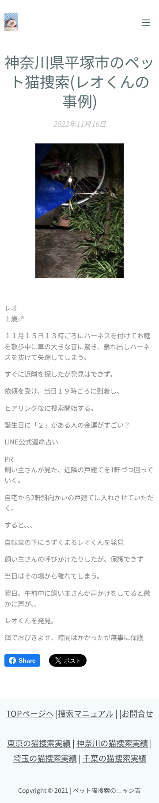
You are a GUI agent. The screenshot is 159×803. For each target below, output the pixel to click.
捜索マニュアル (86, 713)
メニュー (146, 22)
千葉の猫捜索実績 (114, 758)
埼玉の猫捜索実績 (45, 758)
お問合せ (137, 713)
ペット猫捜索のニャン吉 (107, 790)
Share (27, 660)
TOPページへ (30, 713)
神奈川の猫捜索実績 (112, 743)
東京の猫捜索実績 (39, 743)
